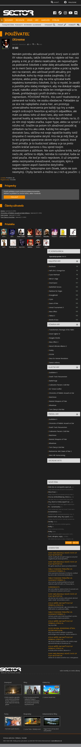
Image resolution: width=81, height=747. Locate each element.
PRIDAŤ (60, 25)
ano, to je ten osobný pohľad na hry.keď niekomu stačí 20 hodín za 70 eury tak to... (61, 583)
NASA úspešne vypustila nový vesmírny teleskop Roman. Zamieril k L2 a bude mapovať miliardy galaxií (12, 700)
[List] (77, 261)
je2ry (46, 247)
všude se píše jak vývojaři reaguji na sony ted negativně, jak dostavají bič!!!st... (62, 558)
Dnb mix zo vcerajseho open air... (60, 487)
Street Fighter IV (54, 334)
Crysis (51, 299)
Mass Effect (53, 312)
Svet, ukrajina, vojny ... (56, 536)
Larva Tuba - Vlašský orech (33, 729)
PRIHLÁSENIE (72, 2)
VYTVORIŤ (69, 543)
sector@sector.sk (56, 741)
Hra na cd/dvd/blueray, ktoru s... (59, 497)
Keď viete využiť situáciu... (12, 729)
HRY (36, 20)
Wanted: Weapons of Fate (58, 401)
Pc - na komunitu (54, 507)
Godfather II (53, 373)
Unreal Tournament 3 (56, 307)
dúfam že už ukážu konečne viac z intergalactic (63, 657)
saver (3, 236)
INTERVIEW (28, 25)
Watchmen (52, 397)
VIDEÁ (29, 20)
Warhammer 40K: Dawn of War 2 (60, 451)
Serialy (50, 521)
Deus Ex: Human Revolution (58, 358)
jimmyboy (63, 236)
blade (38, 247)
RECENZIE (20, 20)
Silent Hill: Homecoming (57, 455)
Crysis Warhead (54, 275)
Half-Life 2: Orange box (57, 271)
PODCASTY (19, 25)
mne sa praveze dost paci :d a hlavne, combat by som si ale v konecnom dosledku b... (63, 574)
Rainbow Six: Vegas (55, 291)
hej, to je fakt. (52, 625)
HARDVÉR (45, 20)
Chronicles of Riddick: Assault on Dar (61, 393)
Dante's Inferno (54, 363)
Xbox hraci (52, 492)
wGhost (30, 236)
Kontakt (24, 738)
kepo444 (21, 247)
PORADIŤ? (72, 25)
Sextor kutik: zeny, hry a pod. (58, 517)
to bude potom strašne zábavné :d (59, 650)
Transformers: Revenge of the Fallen (61, 330)
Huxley (51, 350)
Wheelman (52, 405)
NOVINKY (9, 20)
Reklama (18, 738)
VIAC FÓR (75, 543)
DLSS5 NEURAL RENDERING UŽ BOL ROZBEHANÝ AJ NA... (61, 629)
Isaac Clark (21, 236)
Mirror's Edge (53, 279)
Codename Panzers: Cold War (59, 385)
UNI (12, 236)
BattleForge (53, 381)
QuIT (3, 247)
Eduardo (38, 236)
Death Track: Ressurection (58, 377)
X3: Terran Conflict (55, 389)
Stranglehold (53, 295)
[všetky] (77, 325)
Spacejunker (72, 236)
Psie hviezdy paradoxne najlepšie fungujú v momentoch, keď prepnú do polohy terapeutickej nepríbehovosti (32, 700)
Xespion (54, 236)
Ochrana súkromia (8, 738)
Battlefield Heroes (55, 287)
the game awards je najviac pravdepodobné (62, 566)
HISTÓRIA (10, 25)
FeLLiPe (46, 236)
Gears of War (53, 303)
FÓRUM (55, 20)
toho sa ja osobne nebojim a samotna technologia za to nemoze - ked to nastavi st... (62, 633)
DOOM (51, 354)
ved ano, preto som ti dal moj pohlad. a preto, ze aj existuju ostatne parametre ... (62, 617)
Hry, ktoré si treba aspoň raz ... (59, 502)
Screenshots (52, 512)
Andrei (30, 247)
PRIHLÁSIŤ (14, 197)
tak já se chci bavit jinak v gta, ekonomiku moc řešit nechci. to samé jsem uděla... (62, 608)
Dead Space (53, 283)
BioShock (52, 266)
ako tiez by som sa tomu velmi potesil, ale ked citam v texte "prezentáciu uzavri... (63, 599)
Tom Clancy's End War (56, 409)
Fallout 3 (52, 316)
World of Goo (53, 320)
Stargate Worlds (54, 338)
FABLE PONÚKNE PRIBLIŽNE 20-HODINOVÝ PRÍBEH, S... (60, 570)
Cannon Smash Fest (49, 697)
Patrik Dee (12, 247)
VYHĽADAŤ (48, 25)
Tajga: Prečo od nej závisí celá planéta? (51, 730)
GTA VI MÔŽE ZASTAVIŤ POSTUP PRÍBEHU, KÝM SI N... (60, 604)
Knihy (50, 526)
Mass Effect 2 (53, 342)
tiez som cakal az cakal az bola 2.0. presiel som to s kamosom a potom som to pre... (63, 590)
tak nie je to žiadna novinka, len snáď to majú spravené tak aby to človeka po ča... (62, 642)
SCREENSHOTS (53, 587)
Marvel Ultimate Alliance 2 (58, 346)
